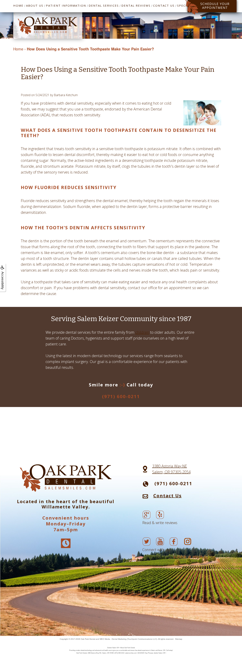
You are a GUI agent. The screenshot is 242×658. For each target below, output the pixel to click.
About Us (34, 5)
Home (18, 5)
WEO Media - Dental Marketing (113, 639)
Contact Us (164, 5)
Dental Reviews (135, 5)
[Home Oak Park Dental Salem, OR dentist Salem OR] (47, 25)
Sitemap (178, 639)
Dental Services (104, 5)
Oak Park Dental (88, 639)
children (142, 332)
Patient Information (66, 5)
